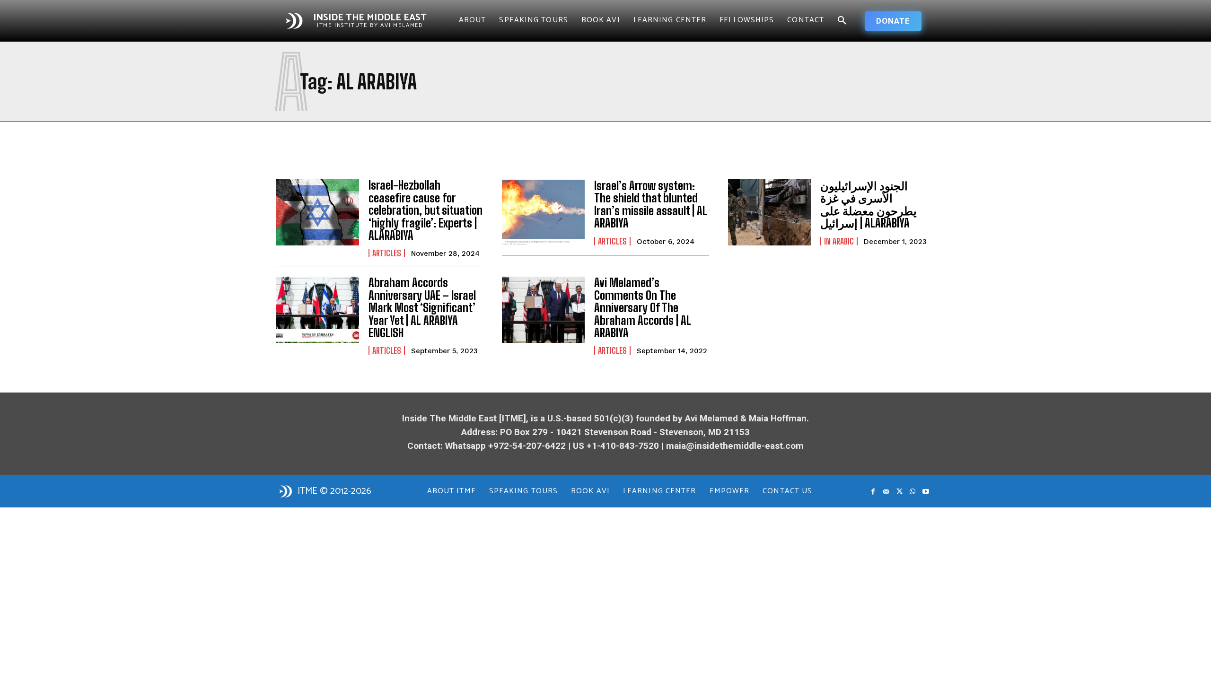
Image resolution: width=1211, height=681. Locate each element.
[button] (842, 20)
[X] (899, 491)
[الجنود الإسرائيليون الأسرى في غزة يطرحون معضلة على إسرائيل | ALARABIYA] (769, 212)
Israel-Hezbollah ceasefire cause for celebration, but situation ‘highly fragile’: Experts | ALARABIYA (426, 210)
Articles (386, 253)
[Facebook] (872, 491)
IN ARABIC (839, 241)
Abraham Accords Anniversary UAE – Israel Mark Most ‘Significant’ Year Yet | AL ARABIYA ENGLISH (422, 308)
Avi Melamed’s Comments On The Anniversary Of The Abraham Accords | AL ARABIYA (642, 308)
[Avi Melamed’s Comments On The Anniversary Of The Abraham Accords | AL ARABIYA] (543, 310)
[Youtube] (925, 491)
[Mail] (886, 491)
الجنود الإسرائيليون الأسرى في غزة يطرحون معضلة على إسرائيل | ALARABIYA (868, 204)
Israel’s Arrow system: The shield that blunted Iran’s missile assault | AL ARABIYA (650, 204)
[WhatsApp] (912, 491)
